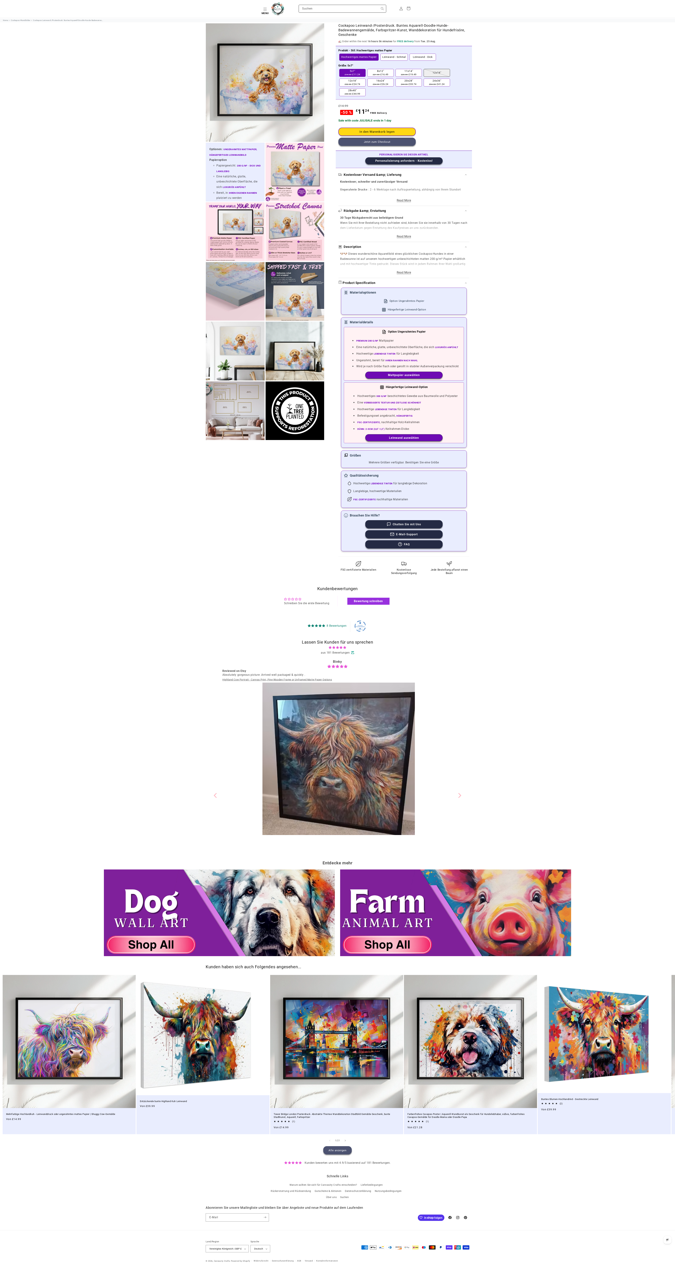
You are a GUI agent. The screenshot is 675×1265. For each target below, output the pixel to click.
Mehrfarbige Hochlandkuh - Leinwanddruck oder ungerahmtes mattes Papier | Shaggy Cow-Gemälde (60, 1114)
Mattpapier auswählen (404, 375)
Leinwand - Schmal (394, 57)
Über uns (331, 1197)
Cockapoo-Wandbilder (20, 20)
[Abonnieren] (265, 1217)
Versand (309, 1261)
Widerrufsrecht (261, 1261)
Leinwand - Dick (423, 57)
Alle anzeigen (337, 1150)
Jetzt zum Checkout (377, 141)
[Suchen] (382, 8)
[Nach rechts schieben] (345, 1140)
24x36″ (437, 82)
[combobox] (342, 9)
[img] (337, 647)
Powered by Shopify (240, 1261)
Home (5, 20)
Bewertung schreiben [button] (368, 601)
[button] (265, 9)
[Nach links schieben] (330, 1140)
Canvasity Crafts (222, 1261)
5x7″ (352, 73)
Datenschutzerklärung (358, 1190)
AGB (299, 1261)
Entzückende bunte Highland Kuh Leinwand (163, 1101)
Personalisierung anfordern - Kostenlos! (404, 160)
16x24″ (380, 82)
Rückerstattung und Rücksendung (291, 1190)
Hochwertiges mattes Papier (359, 57)
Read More (404, 200)
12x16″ (437, 72)
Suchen (344, 1197)
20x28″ (408, 82)
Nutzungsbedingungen (388, 1190)
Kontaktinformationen (327, 1261)
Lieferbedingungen (372, 1184)
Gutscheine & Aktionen (328, 1190)
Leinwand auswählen (404, 437)
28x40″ (352, 92)
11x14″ (408, 73)
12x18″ (352, 82)
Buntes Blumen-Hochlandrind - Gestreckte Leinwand (569, 1099)
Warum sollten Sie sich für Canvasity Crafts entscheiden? (323, 1184)
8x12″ (380, 73)
